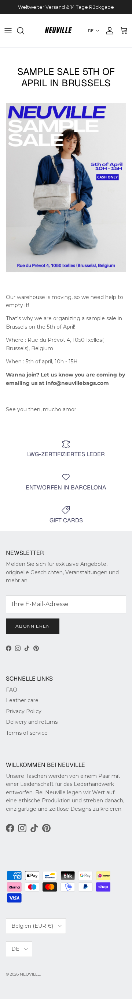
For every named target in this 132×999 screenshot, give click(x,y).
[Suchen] (24, 31)
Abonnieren (32, 626)
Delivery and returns (32, 722)
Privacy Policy (23, 711)
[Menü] (8, 31)
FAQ (11, 689)
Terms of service (27, 733)
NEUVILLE (30, 974)
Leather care (22, 700)
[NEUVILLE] (58, 31)
